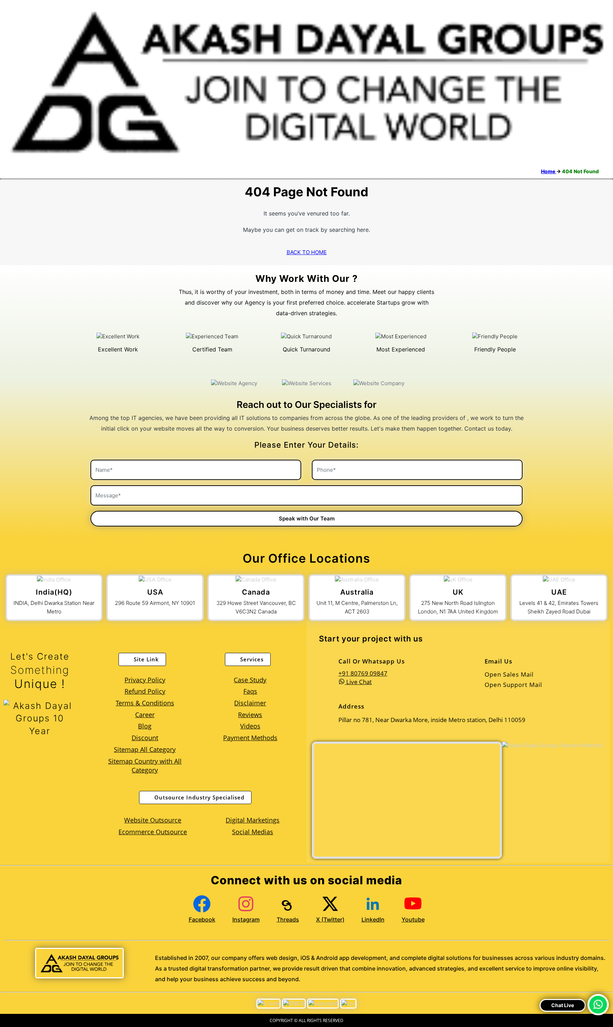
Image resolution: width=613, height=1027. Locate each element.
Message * (309, 513)
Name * (305, 487)
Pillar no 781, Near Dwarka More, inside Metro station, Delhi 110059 (234, 511)
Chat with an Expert (365, 571)
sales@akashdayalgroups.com (230, 534)
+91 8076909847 (216, 489)
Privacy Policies (240, 596)
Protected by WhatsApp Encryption (352, 552)
